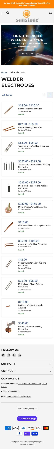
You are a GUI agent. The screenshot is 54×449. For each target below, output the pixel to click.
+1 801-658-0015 (13, 391)
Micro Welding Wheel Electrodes (32, 207)
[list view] (50, 95)
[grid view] (44, 95)
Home (4, 72)
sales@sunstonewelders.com (19, 396)
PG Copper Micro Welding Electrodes (34, 225)
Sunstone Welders (24, 111)
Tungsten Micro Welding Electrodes (33, 146)
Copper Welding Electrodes (30, 127)
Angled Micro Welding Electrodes (32, 244)
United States (26, 409)
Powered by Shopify (27, 444)
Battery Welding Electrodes (30, 109)
